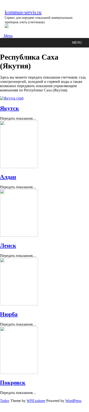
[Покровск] (19, 373)
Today (4, 401)
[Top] (1, 410)
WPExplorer (36, 401)
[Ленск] (19, 235)
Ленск (8, 245)
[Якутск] (11, 98)
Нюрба (9, 314)
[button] (77, 42)
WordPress (73, 401)
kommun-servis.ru (23, 12)
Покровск (12, 382)
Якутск (9, 108)
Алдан (8, 177)
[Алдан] (19, 167)
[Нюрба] (19, 304)
